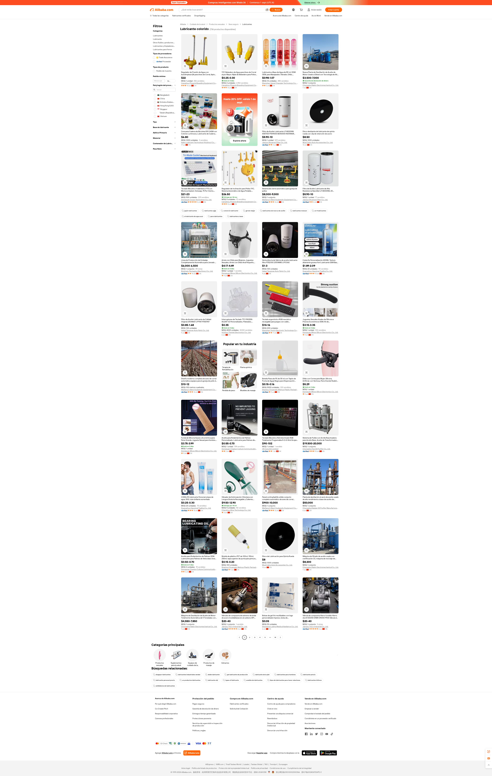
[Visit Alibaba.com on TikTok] (331, 733)
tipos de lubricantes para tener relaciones (285, 680)
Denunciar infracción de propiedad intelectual (281, 724)
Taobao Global (256, 764)
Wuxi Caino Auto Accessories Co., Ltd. (318, 142)
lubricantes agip (210, 211)
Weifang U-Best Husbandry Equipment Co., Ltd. (280, 200)
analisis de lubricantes (254, 680)
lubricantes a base (236, 216)
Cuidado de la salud (197, 24)
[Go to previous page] (239, 637)
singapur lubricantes (163, 674)
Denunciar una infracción (277, 730)
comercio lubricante (230, 211)
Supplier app (261, 753)
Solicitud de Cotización (239, 709)
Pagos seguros (198, 704)
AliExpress (209, 764)
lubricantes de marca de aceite (274, 211)
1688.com (220, 764)
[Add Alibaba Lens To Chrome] (191, 752)
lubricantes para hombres (286, 674)
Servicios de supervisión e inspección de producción (207, 724)
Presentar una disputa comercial (280, 714)
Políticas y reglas (199, 730)
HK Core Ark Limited (270, 449)
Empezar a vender (312, 709)
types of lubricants (232, 680)
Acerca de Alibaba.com (165, 698)
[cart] (302, 10)
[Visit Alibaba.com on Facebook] (306, 733)
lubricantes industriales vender (189, 674)
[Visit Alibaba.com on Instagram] (321, 733)
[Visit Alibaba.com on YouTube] (326, 733)
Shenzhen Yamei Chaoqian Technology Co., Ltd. (280, 83)
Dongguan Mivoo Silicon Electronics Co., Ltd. (239, 273)
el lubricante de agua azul (193, 216)
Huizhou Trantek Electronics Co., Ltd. (236, 332)
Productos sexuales (217, 24)
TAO (266, 764)
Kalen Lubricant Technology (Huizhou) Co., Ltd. (199, 142)
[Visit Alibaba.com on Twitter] (316, 733)
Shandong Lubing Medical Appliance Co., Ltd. (280, 626)
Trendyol (273, 764)
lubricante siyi (213, 680)
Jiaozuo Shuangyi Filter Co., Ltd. (274, 142)
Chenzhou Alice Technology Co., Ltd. (236, 510)
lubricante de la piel (262, 674)
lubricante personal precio (165, 680)
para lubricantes (216, 216)
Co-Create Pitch (161, 709)
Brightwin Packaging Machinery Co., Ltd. (197, 271)
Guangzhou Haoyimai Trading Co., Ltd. (317, 271)
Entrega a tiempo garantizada (204, 714)
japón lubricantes (190, 211)
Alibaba (183, 24)
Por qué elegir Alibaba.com (165, 704)
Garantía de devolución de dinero (205, 709)
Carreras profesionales (164, 718)
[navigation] (164, 331)
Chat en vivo (272, 709)
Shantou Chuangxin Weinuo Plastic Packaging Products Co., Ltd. (280, 390)
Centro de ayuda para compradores (281, 704)
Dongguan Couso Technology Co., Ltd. (196, 200)
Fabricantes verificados (239, 704)
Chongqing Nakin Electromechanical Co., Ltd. (321, 85)
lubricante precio (309, 674)
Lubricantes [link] (247, 24)
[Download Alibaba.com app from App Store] (309, 752)
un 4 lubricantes (320, 211)
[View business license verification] (269, 772)
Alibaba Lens (167, 753)
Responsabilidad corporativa (166, 714)
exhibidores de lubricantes (165, 686)
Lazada (246, 764)
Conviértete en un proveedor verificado (320, 718)
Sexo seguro (233, 24)
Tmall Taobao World (233, 764)
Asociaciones (310, 723)
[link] (488, 751)
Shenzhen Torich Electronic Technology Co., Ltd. (280, 330)
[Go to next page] (280, 637)
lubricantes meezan (300, 211)
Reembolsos (272, 718)
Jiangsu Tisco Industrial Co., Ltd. (234, 626)
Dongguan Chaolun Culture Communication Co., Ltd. (240, 449)
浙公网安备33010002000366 (288, 772)
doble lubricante (214, 674)
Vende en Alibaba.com (313, 704)
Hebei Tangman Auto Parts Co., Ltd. (276, 271)
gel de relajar (250, 211)
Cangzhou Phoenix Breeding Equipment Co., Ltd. (199, 83)
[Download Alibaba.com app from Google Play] (328, 752)
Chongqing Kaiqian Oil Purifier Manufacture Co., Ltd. (321, 508)
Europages (283, 764)
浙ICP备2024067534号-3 (311, 772)
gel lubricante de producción (237, 674)
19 (275, 637)
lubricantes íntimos (315, 680)
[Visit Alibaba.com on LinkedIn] (311, 733)
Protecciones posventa (201, 718)
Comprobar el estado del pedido (317, 714)
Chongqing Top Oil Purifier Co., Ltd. (316, 449)
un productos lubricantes (191, 680)
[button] (267, 9)
